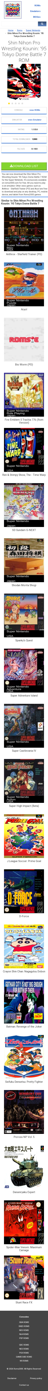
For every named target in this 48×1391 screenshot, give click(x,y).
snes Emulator (34, 120)
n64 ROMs (24, 1334)
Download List (25, 166)
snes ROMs (34, 110)
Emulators (35, 11)
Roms (19, 30)
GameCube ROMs (24, 1357)
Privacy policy (36, 1378)
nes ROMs (24, 1349)
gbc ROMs (24, 1345)
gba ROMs (24, 1322)
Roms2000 (18, 1369)
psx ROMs (24, 1353)
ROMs (38, 5)
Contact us (24, 1385)
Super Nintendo (33, 30)
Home (10, 30)
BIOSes (37, 17)
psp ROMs (24, 1338)
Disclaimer (12, 1378)
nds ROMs (24, 1330)
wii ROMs (24, 1361)
